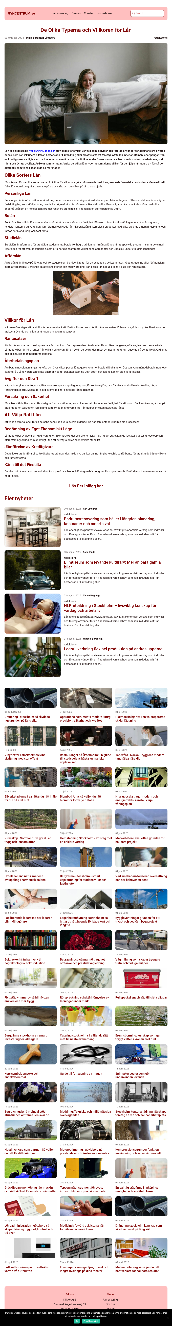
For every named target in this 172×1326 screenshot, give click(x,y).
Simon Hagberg (91, 595)
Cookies (88, 13)
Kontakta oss (104, 13)
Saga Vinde (89, 552)
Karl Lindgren (90, 508)
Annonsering (60, 13)
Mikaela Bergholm (92, 638)
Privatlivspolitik (90, 1321)
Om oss (76, 13)
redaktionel (160, 37)
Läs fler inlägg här (86, 485)
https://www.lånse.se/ (42, 150)
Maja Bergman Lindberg (40, 37)
